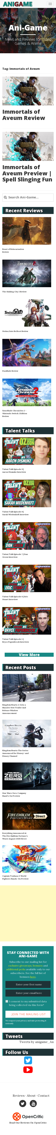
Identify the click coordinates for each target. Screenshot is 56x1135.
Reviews (19, 1095)
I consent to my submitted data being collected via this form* (28, 1003)
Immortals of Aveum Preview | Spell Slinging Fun (27, 173)
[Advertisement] (28, 913)
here (33, 976)
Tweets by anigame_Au (36, 1042)
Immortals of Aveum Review (23, 115)
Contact (43, 1095)
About (31, 1095)
